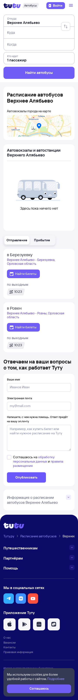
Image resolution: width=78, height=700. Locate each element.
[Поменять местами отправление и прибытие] (65, 26)
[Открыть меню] (71, 5)
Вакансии (9, 642)
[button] (16, 240)
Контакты (9, 647)
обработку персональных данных (34, 459)
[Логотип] (12, 5)
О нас (7, 637)
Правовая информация (18, 652)
